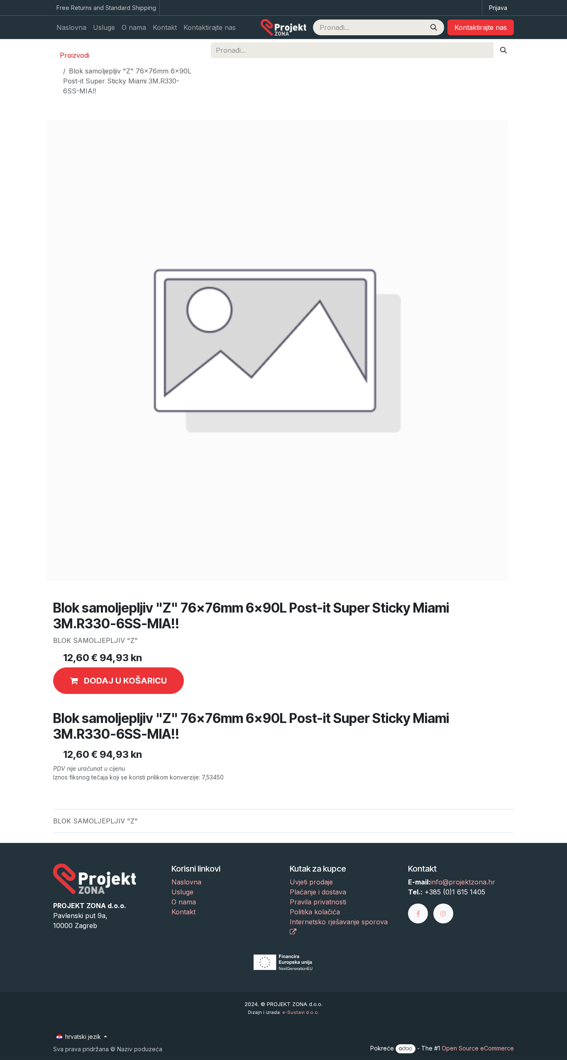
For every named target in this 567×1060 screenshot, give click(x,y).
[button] (118, 680)
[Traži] (433, 27)
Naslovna (186, 882)
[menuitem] (71, 27)
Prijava (498, 7)
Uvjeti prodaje (311, 882)
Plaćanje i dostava (318, 892)
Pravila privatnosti (318, 902)
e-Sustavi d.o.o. (300, 1012)
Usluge (182, 892)
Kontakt (183, 912)
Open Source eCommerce (478, 1048)
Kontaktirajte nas (481, 27)
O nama (183, 902)
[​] (420, 913)
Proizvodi (74, 55)
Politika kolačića (315, 912)
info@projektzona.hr (462, 882)
